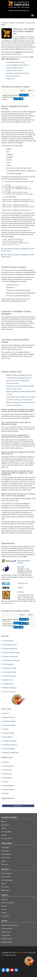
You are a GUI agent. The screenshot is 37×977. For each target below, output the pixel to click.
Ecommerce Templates (8, 23)
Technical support (8, 785)
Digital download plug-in (10, 687)
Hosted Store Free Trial (10, 644)
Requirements (11, 78)
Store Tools (4, 321)
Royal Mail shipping (9, 748)
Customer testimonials (7, 902)
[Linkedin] (16, 970)
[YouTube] (12, 970)
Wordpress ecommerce (10, 745)
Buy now (3, 821)
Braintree (5, 729)
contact (29, 49)
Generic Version (11, 45)
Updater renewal (8, 680)
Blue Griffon (21, 567)
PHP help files (5, 851)
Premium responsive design (11, 652)
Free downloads (6, 876)
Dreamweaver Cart (6, 938)
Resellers (6, 793)
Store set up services (9, 691)
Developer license (8, 684)
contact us (21, 465)
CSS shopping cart (8, 664)
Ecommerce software (22, 952)
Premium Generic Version (11, 57)
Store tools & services (9, 676)
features (24, 277)
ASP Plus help (7, 770)
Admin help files (7, 778)
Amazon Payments (8, 733)
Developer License (6, 942)
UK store (3, 909)
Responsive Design (6, 928)
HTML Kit (20, 587)
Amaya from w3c (23, 583)
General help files (8, 766)
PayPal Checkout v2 (9, 717)
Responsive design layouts (11, 752)
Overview (6, 762)
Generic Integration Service (15, 68)
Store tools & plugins (7, 880)
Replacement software (9, 672)
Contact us (4, 899)
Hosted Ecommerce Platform (9, 925)
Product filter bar (8, 737)
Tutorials (5, 781)
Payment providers (8, 789)
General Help (20, 23)
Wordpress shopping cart (10, 656)
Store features (5, 825)
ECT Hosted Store (8, 641)
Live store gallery (6, 831)
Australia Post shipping (10, 741)
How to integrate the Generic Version (17, 65)
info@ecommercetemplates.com (18, 10)
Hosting (3, 883)
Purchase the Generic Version (15, 62)
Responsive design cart (10, 648)
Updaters (4, 828)
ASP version (17, 514)
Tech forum (4, 864)
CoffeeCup (21, 592)
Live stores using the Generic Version (18, 73)
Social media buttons (9, 725)
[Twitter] (8, 970)
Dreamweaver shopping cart (11, 660)
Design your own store (9, 668)
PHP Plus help (7, 774)
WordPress (13, 556)
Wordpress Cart (5, 932)
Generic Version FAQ (13, 76)
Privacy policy (5, 916)
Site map (3, 835)
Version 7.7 (6, 713)
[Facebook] (3, 970)
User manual (5, 887)
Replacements (5, 890)
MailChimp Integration (9, 721)
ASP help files (5, 847)
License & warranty (6, 838)
